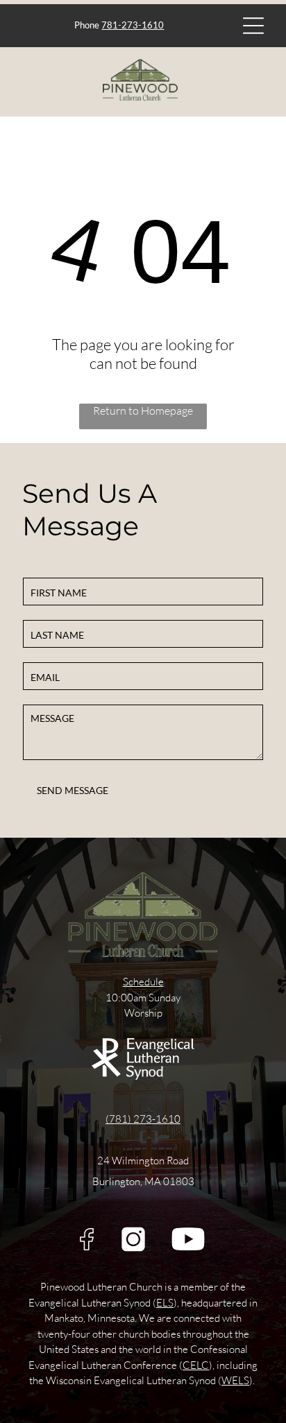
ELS (165, 1302)
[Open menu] (253, 25)
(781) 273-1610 (143, 1119)
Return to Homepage (143, 410)
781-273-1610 (132, 25)
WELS (235, 1380)
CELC (196, 1365)
